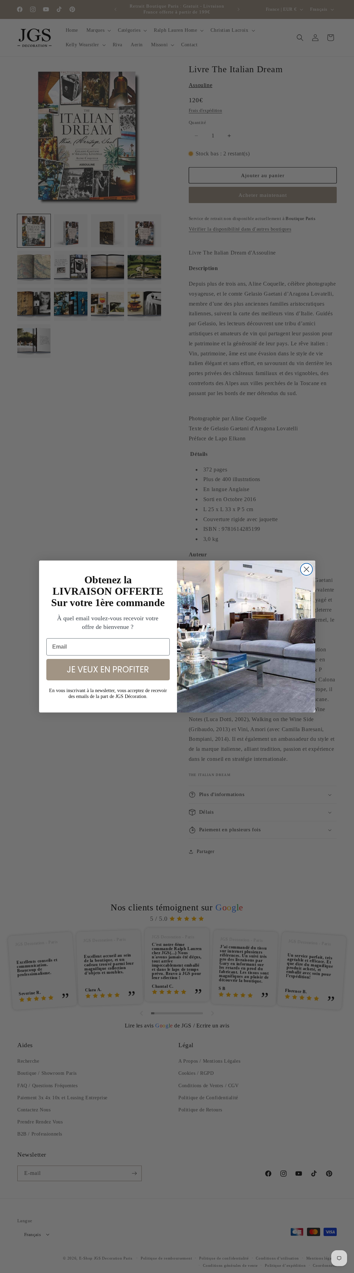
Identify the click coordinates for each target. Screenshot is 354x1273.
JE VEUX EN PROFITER (108, 669)
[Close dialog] (306, 569)
